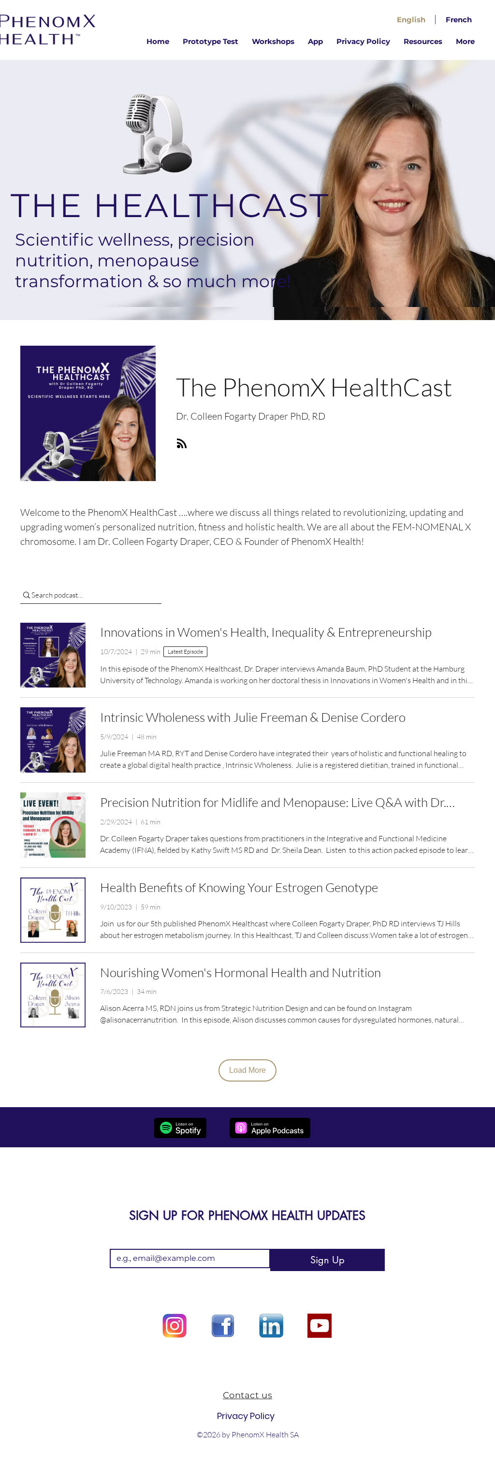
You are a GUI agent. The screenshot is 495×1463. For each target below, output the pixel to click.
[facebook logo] (223, 1326)
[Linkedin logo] (271, 1326)
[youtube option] (319, 1326)
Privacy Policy (246, 1416)
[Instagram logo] (174, 1326)
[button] (423, 41)
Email (121, 1241)
